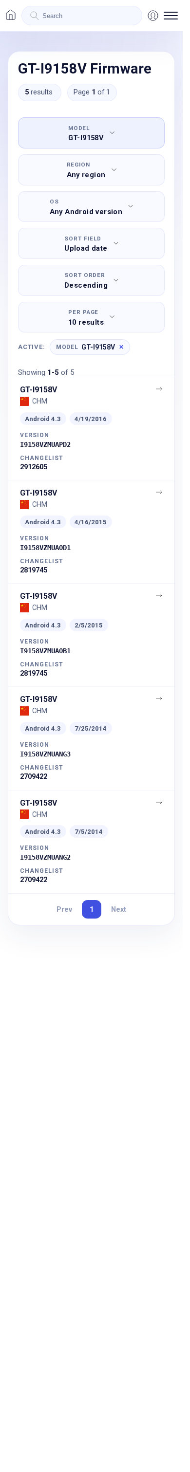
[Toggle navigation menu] (171, 15)
